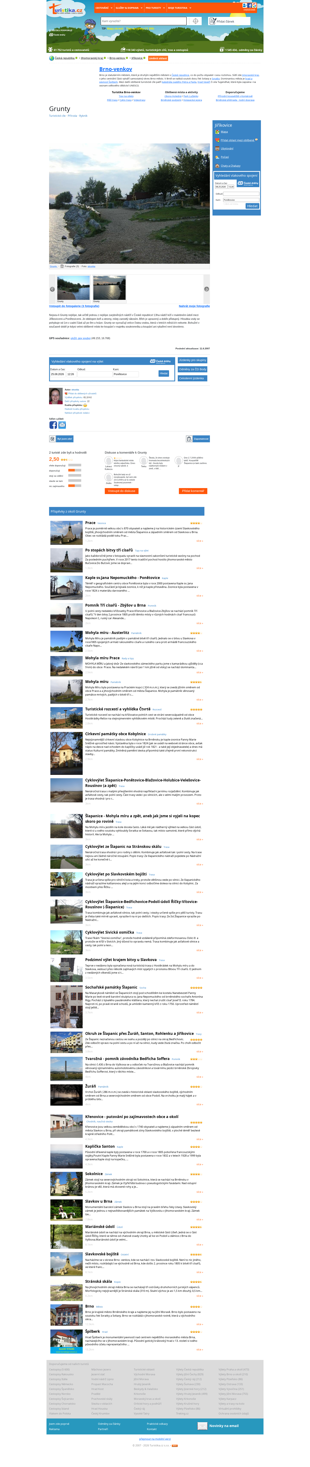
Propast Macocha (102, 1384)
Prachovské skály (101, 1399)
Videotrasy (139, 100)
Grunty (53, 266)
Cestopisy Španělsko (61, 1389)
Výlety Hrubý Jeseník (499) (191, 1394)
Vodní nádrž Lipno (102, 1379)
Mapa (224, 131)
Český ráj (139, 1408)
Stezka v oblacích (101, 1403)
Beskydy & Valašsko (146, 1389)
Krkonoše (140, 1394)
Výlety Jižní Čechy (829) (189, 1374)
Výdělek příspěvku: (74, 397)
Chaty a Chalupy (230, 165)
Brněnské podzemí (171, 100)
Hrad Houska (99, 1408)
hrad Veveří (204, 81)
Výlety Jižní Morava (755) (233, 1394)
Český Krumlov (100, 1413)
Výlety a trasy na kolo (231, 1403)
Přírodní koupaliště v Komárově (235, 96)
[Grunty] (129, 203)
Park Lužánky (191, 96)
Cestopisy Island (59, 1408)
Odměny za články (109, 1424)
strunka (91, 266)
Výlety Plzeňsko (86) (231, 1379)
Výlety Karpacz (227, 1399)
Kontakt (152, 1429)
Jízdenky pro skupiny (192, 360)
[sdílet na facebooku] (53, 425)
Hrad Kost (97, 1389)
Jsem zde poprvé (59, 1424)
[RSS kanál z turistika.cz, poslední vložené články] (175, 1445)
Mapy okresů (115, 28)
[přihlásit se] (249, 5)
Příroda (73, 116)
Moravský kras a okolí (147, 1399)
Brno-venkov (115, 68)
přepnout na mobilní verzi (155, 1439)
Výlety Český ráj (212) (189, 1379)
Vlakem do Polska (60, 1413)
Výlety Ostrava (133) (231, 1384)
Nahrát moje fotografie (194, 306)
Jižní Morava (141, 1379)
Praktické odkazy (157, 1424)
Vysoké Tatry (141, 1413)
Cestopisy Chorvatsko (62, 1403)
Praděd (95, 1394)
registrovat (249, 9)
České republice (180, 75)
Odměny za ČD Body (192, 369)
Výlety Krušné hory (187, 1403)
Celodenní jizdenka (191, 378)
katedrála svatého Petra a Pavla (179, 81)
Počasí (225, 157)
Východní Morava (144, 1374)
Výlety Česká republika (190, 1369)
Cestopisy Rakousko (61, 1374)
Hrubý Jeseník (142, 1384)
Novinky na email (223, 1425)
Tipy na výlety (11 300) (140, 28)
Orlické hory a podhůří (147, 1403)
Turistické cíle (57, 116)
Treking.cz (182, 1413)
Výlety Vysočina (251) (231, 1389)
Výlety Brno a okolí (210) (233, 1374)
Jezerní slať (98, 1374)
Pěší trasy (112, 100)
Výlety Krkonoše (186, 1399)
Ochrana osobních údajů (234, 1413)
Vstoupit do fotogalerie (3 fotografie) (74, 306)
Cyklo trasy (126, 100)
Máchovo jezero (101, 1369)
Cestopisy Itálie (58, 1379)
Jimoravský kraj (250, 75)
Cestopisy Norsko (60, 1394)
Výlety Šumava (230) (188, 1384)
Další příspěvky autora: (76, 401)
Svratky (216, 78)
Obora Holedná (173, 96)
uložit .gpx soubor (81, 338)
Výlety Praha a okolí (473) (234, 1369)
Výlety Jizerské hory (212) (191, 1389)
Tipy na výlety (126, 96)
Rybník (83, 116)
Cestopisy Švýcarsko (61, 1399)
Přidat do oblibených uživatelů (82, 393)
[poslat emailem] (62, 425)
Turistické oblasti (144, 1369)
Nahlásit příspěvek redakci (77, 413)
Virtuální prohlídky (230, 1408)
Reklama (54, 1429)
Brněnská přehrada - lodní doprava (235, 100)
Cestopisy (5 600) (59, 1369)
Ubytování (227, 148)
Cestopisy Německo (61, 1384)
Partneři (103, 1429)
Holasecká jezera (192, 100)
